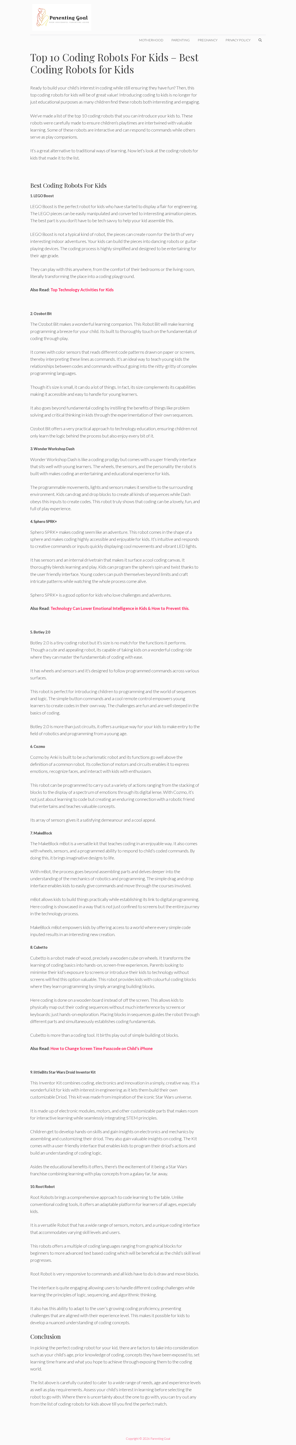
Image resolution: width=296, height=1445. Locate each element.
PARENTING (180, 40)
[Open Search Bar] (260, 40)
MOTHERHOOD (151, 40)
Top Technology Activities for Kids (82, 289)
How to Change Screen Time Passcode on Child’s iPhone (102, 1048)
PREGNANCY (207, 40)
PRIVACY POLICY (238, 40)
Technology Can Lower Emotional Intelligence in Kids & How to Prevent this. (120, 608)
